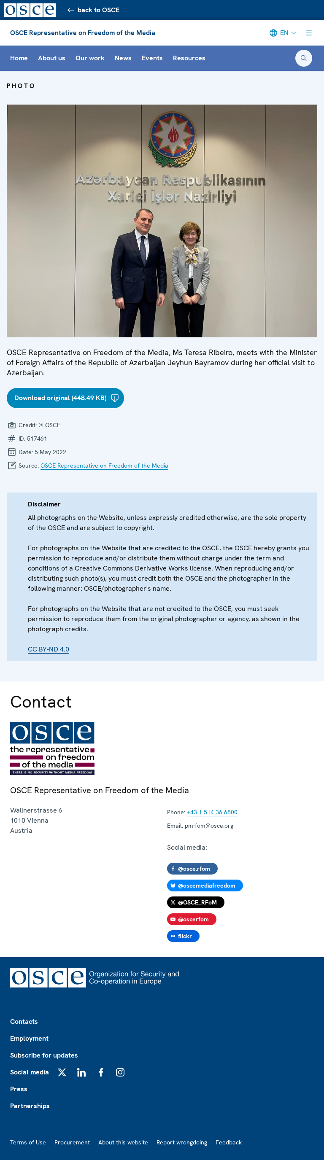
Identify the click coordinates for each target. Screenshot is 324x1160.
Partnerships (30, 1105)
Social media (29, 1072)
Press (18, 1089)
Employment (29, 1038)
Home (19, 58)
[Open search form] (303, 58)
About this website (123, 1142)
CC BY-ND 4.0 (48, 649)
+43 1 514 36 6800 (212, 812)
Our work (90, 58)
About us (51, 58)
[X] (62, 1072)
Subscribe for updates (44, 1055)
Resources (189, 58)
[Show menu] (308, 32)
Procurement (72, 1142)
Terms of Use (28, 1142)
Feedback (229, 1142)
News (123, 58)
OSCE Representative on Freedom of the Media (82, 32)
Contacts (24, 1021)
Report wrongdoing (182, 1142)
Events (152, 58)
